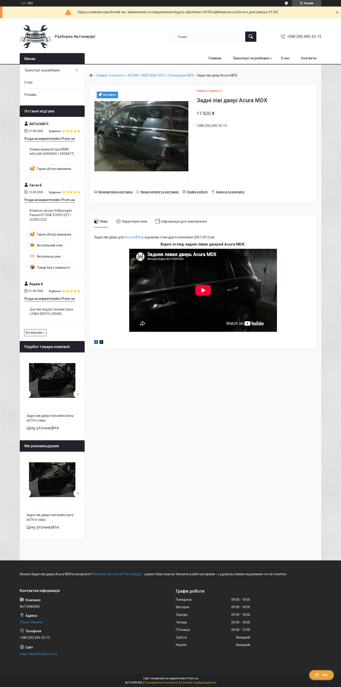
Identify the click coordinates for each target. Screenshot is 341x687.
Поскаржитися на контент (162, 682)
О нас (285, 58)
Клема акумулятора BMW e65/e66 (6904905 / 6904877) (52, 151)
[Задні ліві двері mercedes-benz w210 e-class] (52, 380)
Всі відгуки (34, 332)
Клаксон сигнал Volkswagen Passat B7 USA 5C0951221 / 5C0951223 (51, 215)
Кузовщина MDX (181, 75)
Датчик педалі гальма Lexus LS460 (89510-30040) (51, 311)
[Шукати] (250, 37)
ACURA (132, 75)
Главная (215, 58)
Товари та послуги (110, 75)
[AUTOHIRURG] (35, 36)
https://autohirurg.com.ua (38, 654)
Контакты (309, 58)
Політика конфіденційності (198, 682)
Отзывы (30, 94)
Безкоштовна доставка (115, 192)
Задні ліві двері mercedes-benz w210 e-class (50, 418)
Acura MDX (133, 237)
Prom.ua (192, 678)
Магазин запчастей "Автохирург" (118, 574)
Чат (325, 675)
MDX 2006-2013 (153, 75)
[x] (101, 343)
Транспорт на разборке (251, 58)
